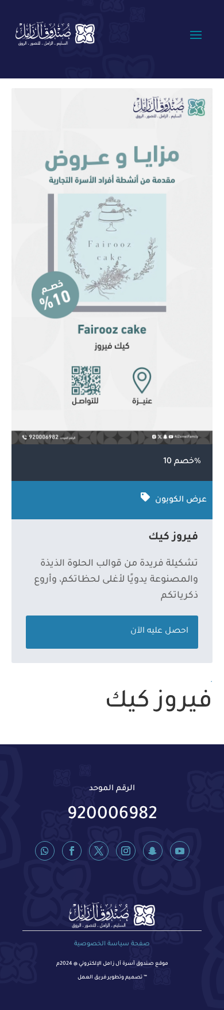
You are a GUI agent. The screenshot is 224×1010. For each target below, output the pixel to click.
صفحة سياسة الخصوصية (112, 944)
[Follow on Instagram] (126, 851)
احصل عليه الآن (159, 631)
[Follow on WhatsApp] (45, 851)
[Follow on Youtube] (180, 851)
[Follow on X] (99, 851)
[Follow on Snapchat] (153, 851)
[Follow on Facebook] (72, 851)
